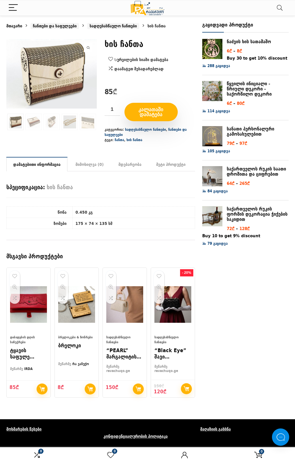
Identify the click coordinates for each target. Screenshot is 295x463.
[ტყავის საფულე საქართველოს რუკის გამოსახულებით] (28, 304)
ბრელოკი (69, 345)
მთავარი (14, 26)
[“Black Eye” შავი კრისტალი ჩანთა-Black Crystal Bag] (172, 304)
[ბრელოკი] (76, 304)
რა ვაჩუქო (80, 364)
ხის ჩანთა (134, 140)
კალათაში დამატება (151, 112)
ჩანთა (119, 140)
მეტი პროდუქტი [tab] (171, 164)
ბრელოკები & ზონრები (75, 337)
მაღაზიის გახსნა (215, 429)
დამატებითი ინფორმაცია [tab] (36, 164)
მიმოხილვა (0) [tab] (89, 164)
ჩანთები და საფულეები (55, 26)
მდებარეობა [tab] (129, 164)
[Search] (280, 8)
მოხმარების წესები (23, 429)
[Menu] (13, 8)
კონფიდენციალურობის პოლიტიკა (135, 436)
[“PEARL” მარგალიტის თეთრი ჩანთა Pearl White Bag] (124, 304)
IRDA (28, 368)
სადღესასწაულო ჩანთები (113, 26)
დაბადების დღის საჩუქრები (22, 340)
